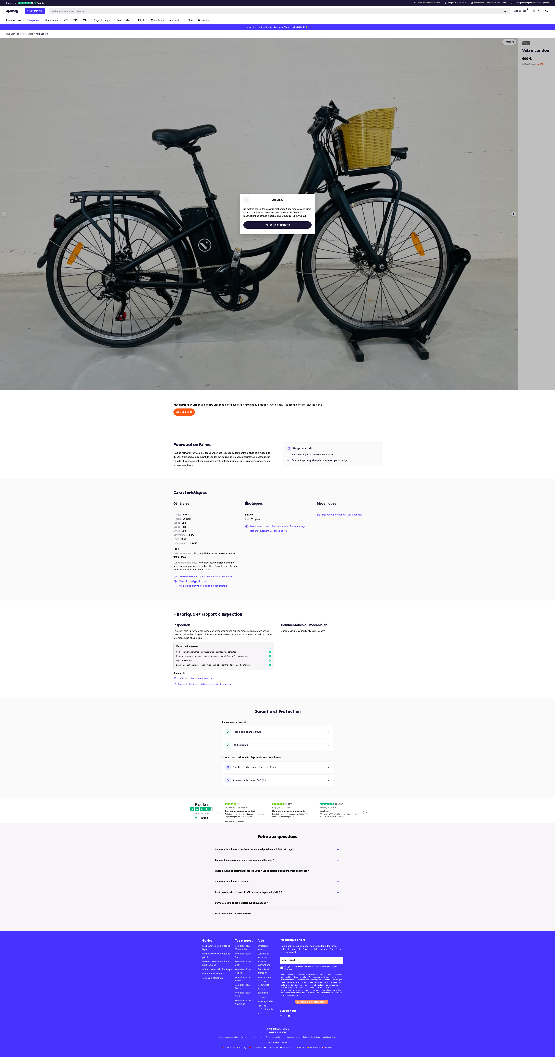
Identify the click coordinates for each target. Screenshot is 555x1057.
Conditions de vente (330, 1037)
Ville (23, 34)
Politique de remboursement (252, 1037)
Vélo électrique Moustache (243, 948)
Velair (30, 34)
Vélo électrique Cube (243, 956)
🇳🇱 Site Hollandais (271, 1048)
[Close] (279, 2)
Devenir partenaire (263, 991)
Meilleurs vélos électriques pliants (216, 956)
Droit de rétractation (264, 983)
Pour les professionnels (265, 1008)
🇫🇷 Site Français (228, 1048)
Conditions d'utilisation (275, 1037)
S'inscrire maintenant (311, 1001)
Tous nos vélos (12, 34)
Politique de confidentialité (227, 1037)
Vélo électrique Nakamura (243, 1002)
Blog (260, 1014)
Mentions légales (293, 1037)
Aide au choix (520, 11)
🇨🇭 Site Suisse (327, 1048)
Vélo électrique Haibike (243, 971)
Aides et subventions (264, 963)
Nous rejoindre (265, 1001)
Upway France (281, 1029)
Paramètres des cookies (277, 1042)
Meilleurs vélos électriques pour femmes (216, 963)
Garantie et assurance (263, 956)
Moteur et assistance (213, 974)
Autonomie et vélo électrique (217, 969)
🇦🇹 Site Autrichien (287, 1048)
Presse (261, 997)
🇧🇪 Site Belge (241, 1048)
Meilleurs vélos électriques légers (216, 948)
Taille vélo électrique (212, 978)
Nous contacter (266, 977)
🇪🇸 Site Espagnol (313, 1048)
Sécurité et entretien (263, 971)
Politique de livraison (311, 1037)
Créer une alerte (184, 412)
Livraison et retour (263, 948)
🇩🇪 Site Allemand (255, 1048)
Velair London (42, 34)
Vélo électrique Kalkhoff (243, 979)
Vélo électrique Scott (243, 995)
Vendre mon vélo (34, 11)
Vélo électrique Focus (243, 987)
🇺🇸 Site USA (300, 1048)
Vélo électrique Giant (243, 963)
